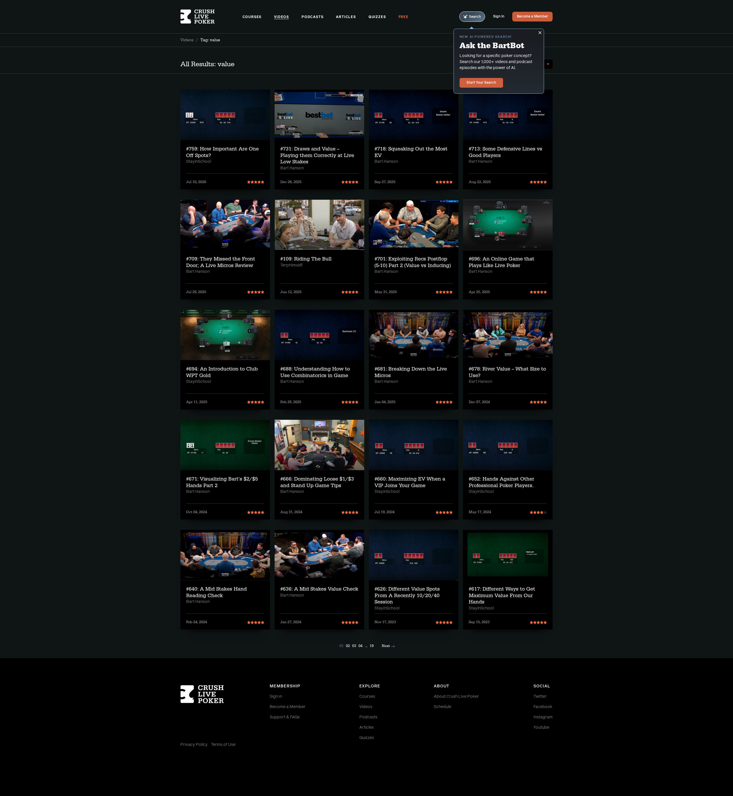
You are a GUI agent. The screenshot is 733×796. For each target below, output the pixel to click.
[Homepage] (211, 16)
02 (348, 646)
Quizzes (377, 17)
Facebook (542, 707)
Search (475, 17)
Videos (281, 17)
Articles (346, 17)
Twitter (540, 697)
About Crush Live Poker (456, 697)
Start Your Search (481, 83)
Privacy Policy (194, 745)
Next (386, 646)
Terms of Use (223, 745)
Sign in (276, 697)
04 (360, 646)
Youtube (541, 728)
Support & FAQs (285, 717)
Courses (252, 17)
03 (354, 646)
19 (372, 646)
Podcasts (312, 17)
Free (404, 17)
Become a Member (532, 16)
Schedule (442, 707)
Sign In (498, 16)
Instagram (543, 717)
